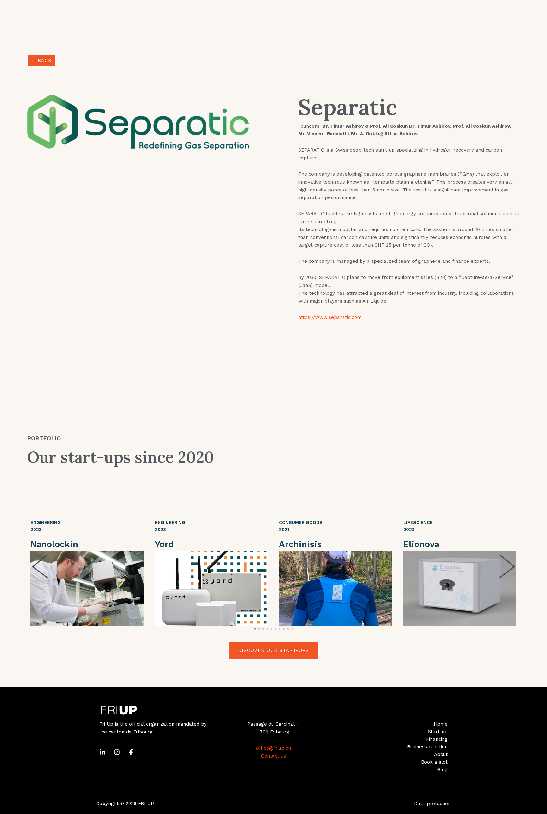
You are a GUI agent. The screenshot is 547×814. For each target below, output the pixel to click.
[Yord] (211, 588)
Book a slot (434, 762)
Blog (442, 769)
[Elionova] (460, 588)
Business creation (427, 747)
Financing (437, 739)
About (441, 754)
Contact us (273, 756)
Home (441, 724)
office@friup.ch (273, 748)
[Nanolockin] (87, 588)
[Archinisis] (335, 588)
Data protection (432, 803)
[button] (255, 629)
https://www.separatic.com (330, 317)
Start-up (438, 731)
